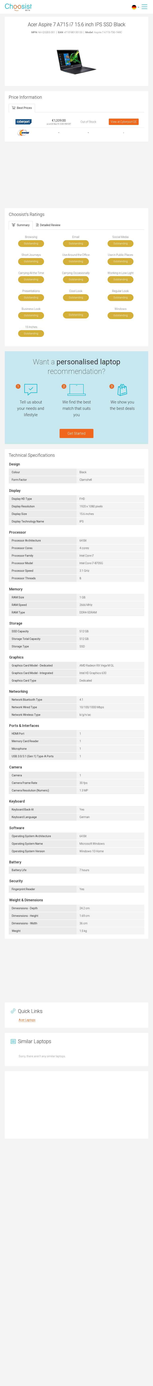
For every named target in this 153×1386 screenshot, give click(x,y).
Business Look (31, 308)
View (124, 121)
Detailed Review (50, 225)
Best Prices (24, 108)
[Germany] (134, 7)
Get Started (76, 433)
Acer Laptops (27, 1019)
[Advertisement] (76, 174)
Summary (23, 225)
